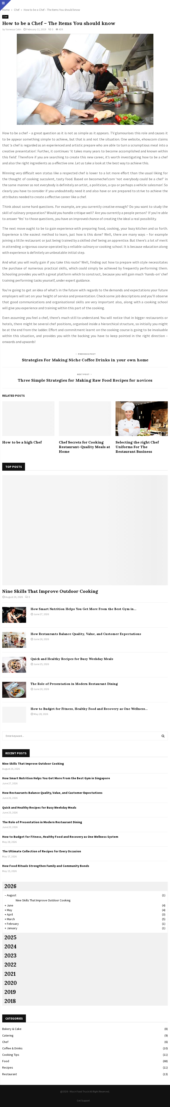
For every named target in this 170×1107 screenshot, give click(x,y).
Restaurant (9, 1074)
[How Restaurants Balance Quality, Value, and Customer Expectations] (14, 640)
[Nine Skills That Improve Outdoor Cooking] (85, 530)
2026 (10, 886)
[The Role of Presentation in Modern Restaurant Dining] (14, 690)
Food (5, 1061)
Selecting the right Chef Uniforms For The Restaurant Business (137, 447)
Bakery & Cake (11, 1029)
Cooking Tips (10, 1055)
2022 (10, 964)
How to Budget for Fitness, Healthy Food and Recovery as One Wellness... (89, 709)
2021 (10, 974)
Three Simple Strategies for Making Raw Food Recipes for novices (85, 380)
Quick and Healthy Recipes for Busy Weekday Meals (72, 659)
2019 (10, 992)
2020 (10, 983)
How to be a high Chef (22, 442)
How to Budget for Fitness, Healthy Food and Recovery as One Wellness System (60, 837)
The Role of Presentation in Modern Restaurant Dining (74, 684)
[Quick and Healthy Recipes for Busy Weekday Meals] (14, 665)
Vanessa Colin (13, 29)
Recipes (7, 1067)
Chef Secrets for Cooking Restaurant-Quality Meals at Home (84, 447)
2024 (10, 946)
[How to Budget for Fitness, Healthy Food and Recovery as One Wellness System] (14, 715)
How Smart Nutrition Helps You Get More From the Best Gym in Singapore (56, 778)
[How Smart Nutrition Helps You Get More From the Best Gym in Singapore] (14, 615)
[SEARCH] (163, 736)
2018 (10, 1001)
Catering (8, 1035)
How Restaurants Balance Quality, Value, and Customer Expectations (86, 634)
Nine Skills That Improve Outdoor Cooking (50, 591)
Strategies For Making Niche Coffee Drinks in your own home (85, 359)
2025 (10, 937)
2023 (10, 955)
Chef (5, 16)
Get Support (83, 1100)
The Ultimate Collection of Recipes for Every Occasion (41, 851)
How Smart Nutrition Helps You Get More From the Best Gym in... (83, 609)
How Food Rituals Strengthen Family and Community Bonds (45, 866)
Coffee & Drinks (12, 1048)
